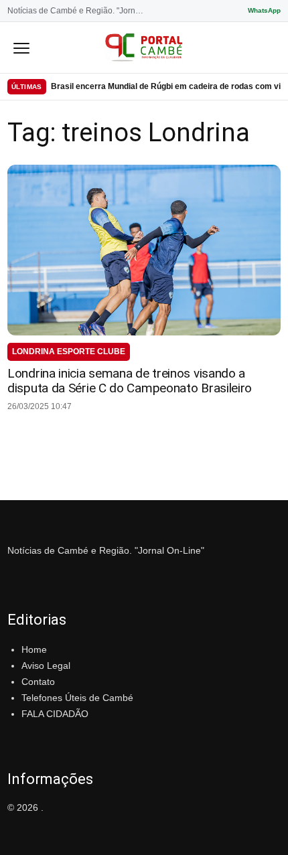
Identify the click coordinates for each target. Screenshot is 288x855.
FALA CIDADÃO (54, 713)
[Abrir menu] (21, 47)
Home (34, 649)
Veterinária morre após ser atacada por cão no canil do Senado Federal (166, 87)
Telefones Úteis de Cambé (77, 697)
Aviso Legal (45, 665)
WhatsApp (264, 10)
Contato (38, 681)
